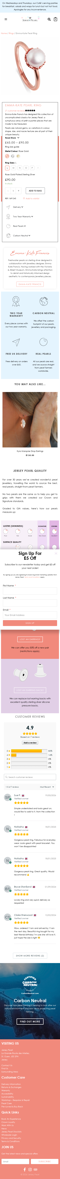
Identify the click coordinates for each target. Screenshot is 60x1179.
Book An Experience (11, 1119)
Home (4, 33)
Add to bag (35, 190)
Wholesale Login (9, 1135)
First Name (8, 585)
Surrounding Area (9, 1071)
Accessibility (7, 1093)
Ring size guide (12, 146)
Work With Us (7, 1125)
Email (6, 609)
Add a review (30, 742)
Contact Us (6, 1065)
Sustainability (7, 1097)
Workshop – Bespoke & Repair (15, 1100)
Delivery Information (11, 1084)
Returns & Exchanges (11, 1087)
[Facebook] (25, 1169)
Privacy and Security (11, 1138)
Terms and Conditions (32, 577)
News (4, 1128)
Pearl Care (6, 1103)
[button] (49, 19)
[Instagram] (30, 1169)
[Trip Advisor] (35, 1169)
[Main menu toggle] (6, 19)
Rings (11, 33)
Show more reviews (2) (30, 955)
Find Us (4, 1068)
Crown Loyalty (8, 1122)
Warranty (5, 1090)
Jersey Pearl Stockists (11, 1131)
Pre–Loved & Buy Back (12, 1106)
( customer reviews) (15, 110)
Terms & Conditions (10, 1141)
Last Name (9, 597)
